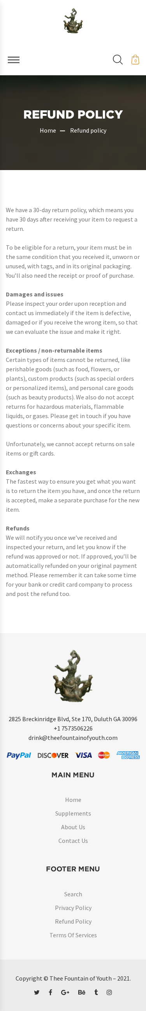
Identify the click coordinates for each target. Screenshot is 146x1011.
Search (73, 894)
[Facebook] (50, 992)
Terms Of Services (73, 935)
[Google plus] (65, 992)
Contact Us (73, 840)
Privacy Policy (73, 908)
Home (48, 130)
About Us (73, 827)
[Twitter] (37, 992)
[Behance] (81, 992)
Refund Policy (73, 921)
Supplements (73, 813)
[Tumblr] (96, 992)
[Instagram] (109, 992)
